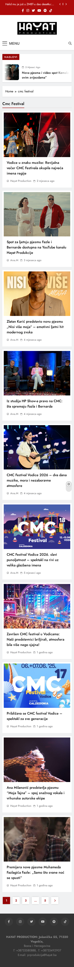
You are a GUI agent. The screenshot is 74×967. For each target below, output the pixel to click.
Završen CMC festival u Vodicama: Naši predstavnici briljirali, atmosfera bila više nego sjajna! (35, 639)
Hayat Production (20, 181)
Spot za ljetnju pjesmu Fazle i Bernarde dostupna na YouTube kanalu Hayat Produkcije (36, 247)
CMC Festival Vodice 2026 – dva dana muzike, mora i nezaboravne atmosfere (37, 480)
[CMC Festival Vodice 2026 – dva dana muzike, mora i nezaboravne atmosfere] (37, 447)
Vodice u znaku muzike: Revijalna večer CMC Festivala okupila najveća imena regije (35, 168)
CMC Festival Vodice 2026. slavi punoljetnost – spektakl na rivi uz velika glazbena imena (33, 560)
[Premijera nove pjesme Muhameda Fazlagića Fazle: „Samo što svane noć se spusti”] (37, 839)
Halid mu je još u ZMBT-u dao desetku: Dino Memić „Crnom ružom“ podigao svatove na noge (28, 2)
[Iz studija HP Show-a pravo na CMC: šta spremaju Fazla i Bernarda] (37, 373)
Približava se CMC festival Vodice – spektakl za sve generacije (34, 716)
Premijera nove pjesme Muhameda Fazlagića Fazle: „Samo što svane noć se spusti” (35, 872)
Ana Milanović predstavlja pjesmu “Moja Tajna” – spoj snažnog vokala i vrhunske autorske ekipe (36, 793)
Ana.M (14, 260)
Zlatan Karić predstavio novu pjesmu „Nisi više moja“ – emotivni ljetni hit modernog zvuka (35, 327)
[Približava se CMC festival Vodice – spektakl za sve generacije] (37, 686)
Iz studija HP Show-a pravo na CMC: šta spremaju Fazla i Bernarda (35, 403)
